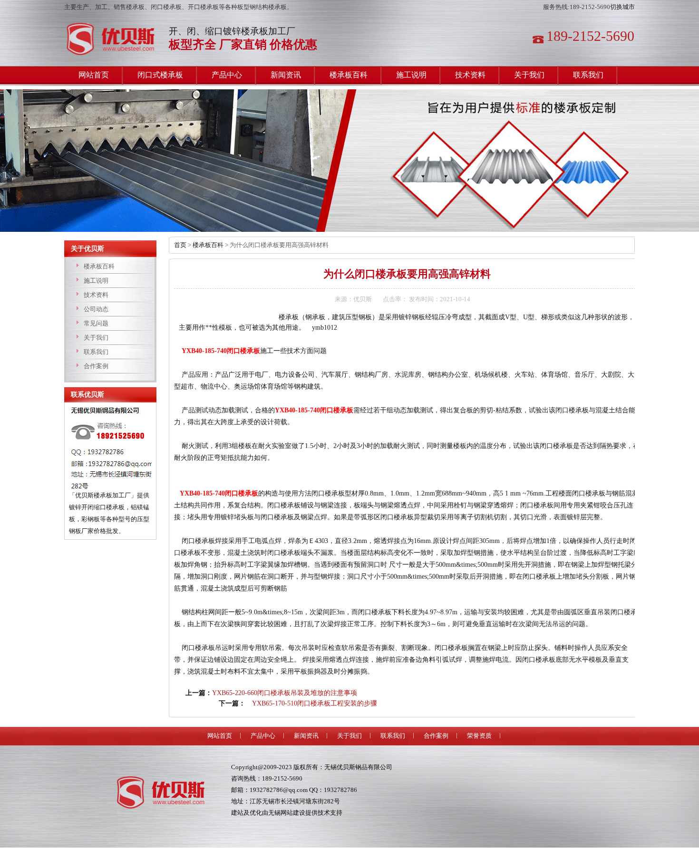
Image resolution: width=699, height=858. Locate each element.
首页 (180, 244)
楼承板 (114, 39)
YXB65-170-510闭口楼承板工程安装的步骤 (314, 703)
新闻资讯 (306, 735)
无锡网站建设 (286, 812)
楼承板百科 (99, 266)
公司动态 (96, 309)
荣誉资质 (479, 735)
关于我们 (96, 337)
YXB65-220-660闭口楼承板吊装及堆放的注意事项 (284, 692)
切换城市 (622, 6)
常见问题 (96, 323)
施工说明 (96, 280)
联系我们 (96, 351)
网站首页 (219, 735)
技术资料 (96, 294)
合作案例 (96, 366)
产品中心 (263, 735)
